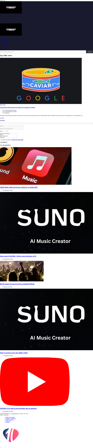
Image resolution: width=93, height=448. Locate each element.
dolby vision (2, 104)
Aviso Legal (8, 421)
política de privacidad (17, 139)
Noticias (4, 38)
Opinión (4, 42)
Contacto (7, 422)
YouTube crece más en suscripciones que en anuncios (18, 408)
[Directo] (8, 135)
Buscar (1, 49)
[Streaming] (8, 137)
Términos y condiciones (10, 418)
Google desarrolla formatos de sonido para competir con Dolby (17, 107)
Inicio (4, 37)
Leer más (2, 118)
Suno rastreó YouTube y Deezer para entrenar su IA (18, 256)
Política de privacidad (10, 417)
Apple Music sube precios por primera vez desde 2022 (19, 187)
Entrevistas (5, 41)
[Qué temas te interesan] (8, 133)
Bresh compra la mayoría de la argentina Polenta (17, 284)
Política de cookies (9, 419)
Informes (5, 40)
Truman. (11, 415)
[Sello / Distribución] (8, 136)
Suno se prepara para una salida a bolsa (14, 353)
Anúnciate (5, 43)
